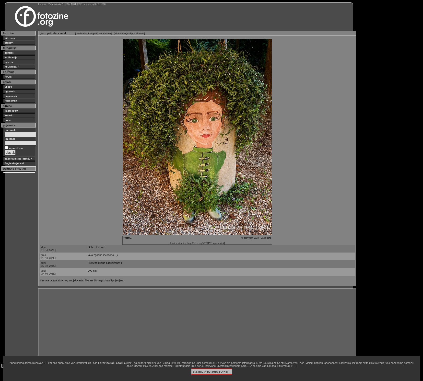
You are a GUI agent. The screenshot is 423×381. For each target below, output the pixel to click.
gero (43, 33)
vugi (43, 270)
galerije (9, 62)
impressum (11, 110)
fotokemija (11, 100)
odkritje (9, 52)
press (8, 120)
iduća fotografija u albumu (129, 33)
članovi (9, 42)
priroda (52, 33)
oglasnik (10, 91)
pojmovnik (11, 96)
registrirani (104, 280)
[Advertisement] (186, 324)
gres (43, 255)
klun (43, 247)
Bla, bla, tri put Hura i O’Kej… (211, 371)
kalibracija (11, 57)
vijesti (8, 86)
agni (43, 262)
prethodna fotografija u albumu (93, 33)
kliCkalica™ (12, 66)
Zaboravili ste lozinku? (18, 158)
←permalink (218, 243)
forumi (8, 76)
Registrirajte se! (14, 163)
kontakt (9, 115)
